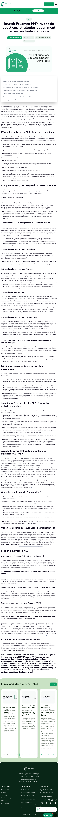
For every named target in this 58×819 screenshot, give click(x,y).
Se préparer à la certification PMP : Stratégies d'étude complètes (20, 87)
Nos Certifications (26, 790)
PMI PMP (3, 792)
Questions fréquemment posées (27, 796)
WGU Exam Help (5, 803)
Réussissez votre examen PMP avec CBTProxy (31, 546)
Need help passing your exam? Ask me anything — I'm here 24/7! (46, 809)
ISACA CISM (4, 800)
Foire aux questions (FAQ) (9, 100)
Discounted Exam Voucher (28, 792)
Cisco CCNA (4, 795)
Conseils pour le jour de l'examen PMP (13, 93)
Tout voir (53, 684)
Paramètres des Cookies (27, 807)
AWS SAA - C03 (5, 790)
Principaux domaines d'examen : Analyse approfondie (17, 84)
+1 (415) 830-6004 (47, 790)
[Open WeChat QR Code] (46, 803)
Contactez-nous (49, 4)
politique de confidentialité (28, 799)
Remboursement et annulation (29, 805)
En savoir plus (13, 754)
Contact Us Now (38, 11)
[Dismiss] (55, 809)
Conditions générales (26, 802)
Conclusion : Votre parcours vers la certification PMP (17, 96)
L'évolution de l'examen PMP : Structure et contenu (16, 78)
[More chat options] (55, 815)
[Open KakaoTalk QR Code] (50, 803)
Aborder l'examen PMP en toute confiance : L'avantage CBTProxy (20, 90)
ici (53, 119)
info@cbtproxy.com (48, 792)
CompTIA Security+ (6, 798)
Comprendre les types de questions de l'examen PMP (17, 81)
